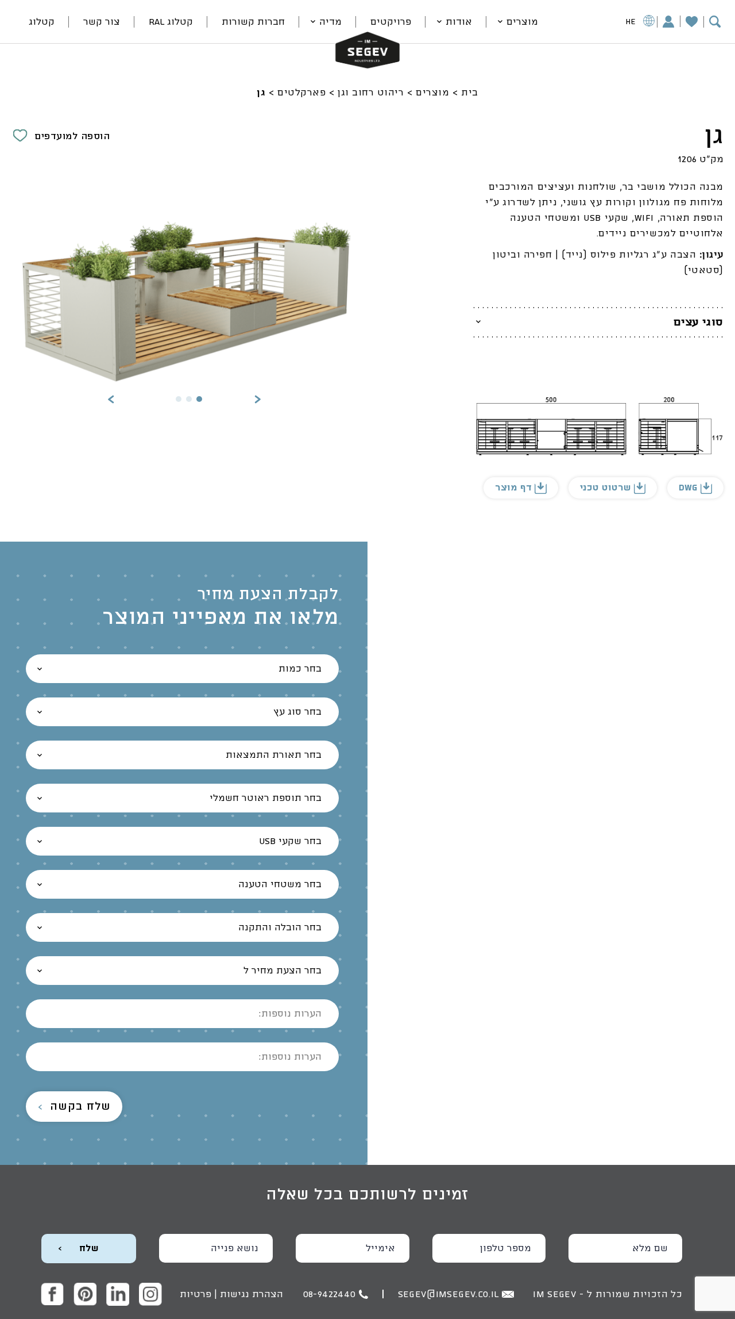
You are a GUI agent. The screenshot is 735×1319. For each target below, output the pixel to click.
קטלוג (42, 22)
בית (469, 92)
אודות (459, 22)
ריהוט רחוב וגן (371, 92)
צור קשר (101, 22)
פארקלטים (301, 92)
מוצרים (522, 22)
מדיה (330, 22)
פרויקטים (390, 22)
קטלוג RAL (171, 22)
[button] (257, 401)
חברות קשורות (253, 22)
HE (631, 22)
